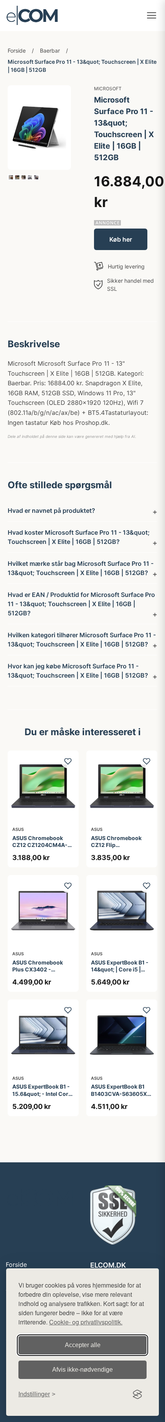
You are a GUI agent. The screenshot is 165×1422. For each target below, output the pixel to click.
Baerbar (50, 50)
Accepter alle (83, 1345)
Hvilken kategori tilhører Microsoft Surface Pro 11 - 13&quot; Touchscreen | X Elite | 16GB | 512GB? (82, 639)
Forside (17, 50)
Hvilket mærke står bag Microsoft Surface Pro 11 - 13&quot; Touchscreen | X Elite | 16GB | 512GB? (80, 568)
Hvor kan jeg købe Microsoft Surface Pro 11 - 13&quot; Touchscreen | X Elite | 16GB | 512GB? (78, 670)
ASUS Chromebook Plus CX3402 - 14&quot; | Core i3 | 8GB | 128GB (37, 973)
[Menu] (151, 15)
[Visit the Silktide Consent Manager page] (137, 1394)
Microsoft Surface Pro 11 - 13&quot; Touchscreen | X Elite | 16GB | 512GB (82, 65)
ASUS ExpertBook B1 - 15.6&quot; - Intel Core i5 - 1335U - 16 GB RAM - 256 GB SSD (42, 1097)
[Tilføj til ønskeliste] (68, 761)
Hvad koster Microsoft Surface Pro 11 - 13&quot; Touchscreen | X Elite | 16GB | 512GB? (79, 537)
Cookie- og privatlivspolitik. (85, 1322)
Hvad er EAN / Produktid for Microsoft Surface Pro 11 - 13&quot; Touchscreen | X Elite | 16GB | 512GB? (81, 604)
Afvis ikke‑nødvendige (82, 1369)
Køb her (120, 239)
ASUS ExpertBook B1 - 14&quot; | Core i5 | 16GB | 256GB (119, 969)
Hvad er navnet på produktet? (51, 510)
